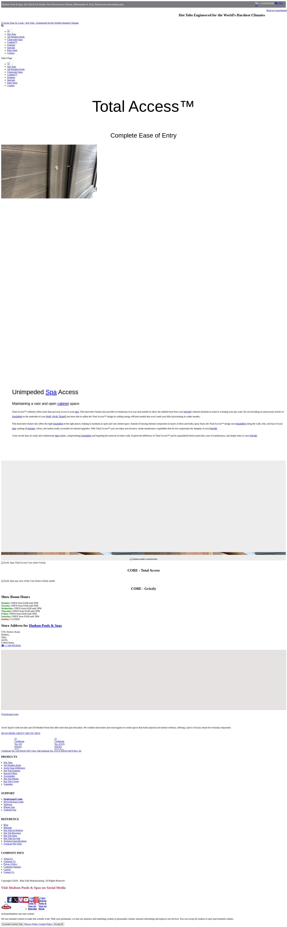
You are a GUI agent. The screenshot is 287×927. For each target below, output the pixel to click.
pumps (31, 428)
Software (8, 804)
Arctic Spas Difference (14, 768)
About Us (8, 858)
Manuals (8, 827)
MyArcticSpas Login (13, 801)
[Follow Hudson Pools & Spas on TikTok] (42, 909)
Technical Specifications (15, 841)
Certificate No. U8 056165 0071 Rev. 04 (20, 751)
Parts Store (12, 50)
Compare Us (10, 861)
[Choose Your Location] (10, 31)
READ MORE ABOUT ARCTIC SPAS (20, 733)
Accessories (9, 776)
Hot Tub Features (12, 770)
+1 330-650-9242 (267, 3)
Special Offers (10, 773)
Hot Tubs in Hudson (13, 830)
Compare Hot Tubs (13, 844)
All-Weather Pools (16, 37)
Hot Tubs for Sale (12, 838)
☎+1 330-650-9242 (11, 645)
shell (48, 416)
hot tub (187, 411)
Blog (6, 825)
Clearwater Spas (15, 39)
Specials (11, 47)
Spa (51, 392)
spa (77, 411)
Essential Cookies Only (12, 924)
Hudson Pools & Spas (45, 625)
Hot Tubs (11, 34)
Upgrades (8, 784)
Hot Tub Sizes (10, 835)
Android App (10, 810)
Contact (10, 53)
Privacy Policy (10, 864)
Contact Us (9, 872)
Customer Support (12, 867)
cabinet (63, 404)
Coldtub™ (12, 42)
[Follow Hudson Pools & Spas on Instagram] (36, 902)
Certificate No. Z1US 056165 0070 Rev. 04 (60, 751)
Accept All (58, 924)
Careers (7, 869)
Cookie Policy (46, 924)
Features (11, 45)
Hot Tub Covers (11, 781)
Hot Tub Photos (11, 778)
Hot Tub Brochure (12, 833)
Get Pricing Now (9, 448)
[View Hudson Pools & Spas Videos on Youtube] (26, 902)
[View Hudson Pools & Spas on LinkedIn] (32, 909)
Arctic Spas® (59, 416)
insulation (17, 416)
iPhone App (9, 807)
